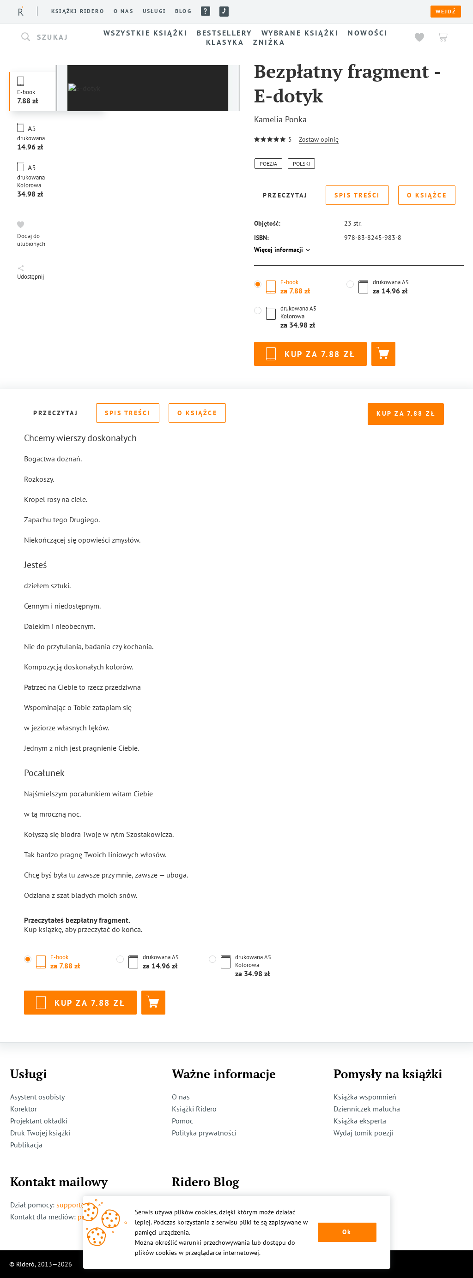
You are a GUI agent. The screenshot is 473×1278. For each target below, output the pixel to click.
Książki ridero (77, 11)
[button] (50, 37)
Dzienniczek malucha (367, 1108)
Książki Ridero (194, 1108)
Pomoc (205, 11)
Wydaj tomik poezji (363, 1132)
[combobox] (50, 37)
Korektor (23, 1108)
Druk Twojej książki (40, 1132)
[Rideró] (21, 11)
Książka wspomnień (365, 1096)
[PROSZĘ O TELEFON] (224, 11)
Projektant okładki (38, 1120)
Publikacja (26, 1144)
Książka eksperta (360, 1120)
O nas (123, 11)
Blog (183, 11)
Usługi (154, 11)
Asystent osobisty (37, 1096)
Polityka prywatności (204, 1132)
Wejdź (446, 11)
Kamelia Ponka (280, 119)
